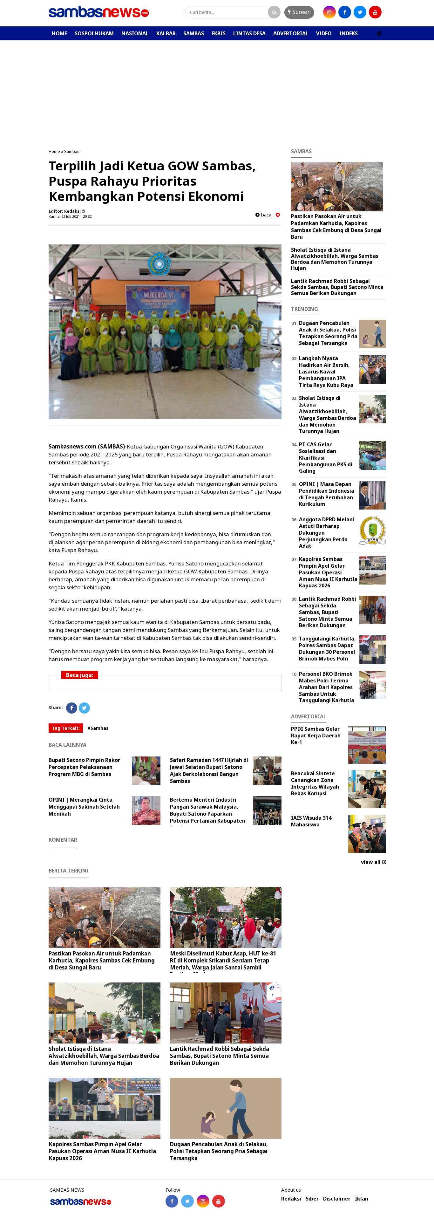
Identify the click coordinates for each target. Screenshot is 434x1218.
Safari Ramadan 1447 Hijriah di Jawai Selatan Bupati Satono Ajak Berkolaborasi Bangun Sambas (209, 770)
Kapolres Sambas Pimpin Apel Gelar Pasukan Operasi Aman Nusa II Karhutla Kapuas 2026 (102, 1151)
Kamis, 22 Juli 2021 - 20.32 (70, 216)
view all (371, 862)
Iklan (361, 1198)
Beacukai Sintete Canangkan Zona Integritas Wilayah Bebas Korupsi (315, 783)
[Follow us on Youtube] (218, 1201)
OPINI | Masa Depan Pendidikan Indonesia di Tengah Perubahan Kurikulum (326, 494)
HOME (59, 33)
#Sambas (98, 728)
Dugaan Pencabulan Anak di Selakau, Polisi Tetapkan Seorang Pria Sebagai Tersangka (219, 1151)
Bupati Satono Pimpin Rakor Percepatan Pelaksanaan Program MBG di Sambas (84, 766)
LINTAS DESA (249, 33)
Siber (312, 1198)
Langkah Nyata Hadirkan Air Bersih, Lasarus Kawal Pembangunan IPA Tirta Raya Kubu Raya (326, 371)
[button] (379, 31)
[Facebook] (71, 708)
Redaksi (291, 1198)
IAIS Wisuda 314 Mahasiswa (311, 821)
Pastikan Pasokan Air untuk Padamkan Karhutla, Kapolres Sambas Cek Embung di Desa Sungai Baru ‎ (102, 960)
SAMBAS (193, 33)
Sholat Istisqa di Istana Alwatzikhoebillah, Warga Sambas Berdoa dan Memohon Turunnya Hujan (104, 1055)
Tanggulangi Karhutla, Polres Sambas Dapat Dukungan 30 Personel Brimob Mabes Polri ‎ (327, 648)
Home (54, 151)
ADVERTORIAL (291, 33)
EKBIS (219, 33)
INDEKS (348, 33)
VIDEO (324, 33)
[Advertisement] (217, 88)
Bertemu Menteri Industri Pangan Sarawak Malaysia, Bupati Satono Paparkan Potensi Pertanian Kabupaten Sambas (207, 813)
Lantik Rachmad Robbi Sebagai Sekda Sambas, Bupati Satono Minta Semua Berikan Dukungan (219, 1055)
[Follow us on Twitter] (187, 1201)
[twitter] (360, 12)
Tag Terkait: (66, 728)
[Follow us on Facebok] (172, 1201)
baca (265, 214)
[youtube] (375, 12)
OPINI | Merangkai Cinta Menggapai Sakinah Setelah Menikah (84, 806)
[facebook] (344, 12)
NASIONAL (135, 33)
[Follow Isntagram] (203, 1201)
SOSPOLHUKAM (94, 33)
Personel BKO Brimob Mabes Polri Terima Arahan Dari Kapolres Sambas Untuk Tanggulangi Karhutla (326, 687)
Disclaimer (336, 1198)
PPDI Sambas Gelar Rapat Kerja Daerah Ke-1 (316, 735)
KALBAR (166, 33)
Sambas (71, 151)
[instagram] (329, 12)
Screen (301, 12)
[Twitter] (84, 708)
